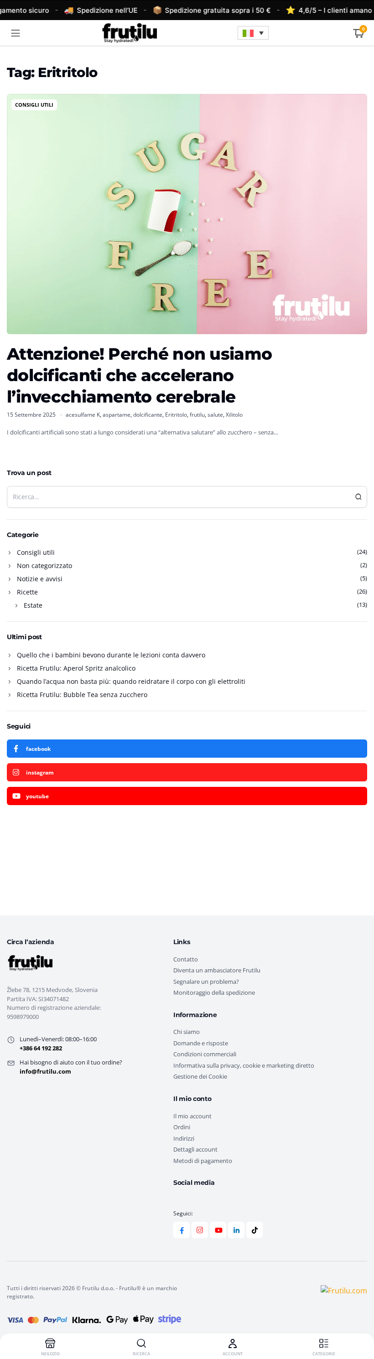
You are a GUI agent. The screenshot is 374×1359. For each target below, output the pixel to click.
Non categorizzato (44, 565)
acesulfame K (83, 415)
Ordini (181, 1127)
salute (215, 415)
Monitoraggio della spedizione (214, 992)
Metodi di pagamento (202, 1161)
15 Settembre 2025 (31, 415)
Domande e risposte (200, 1043)
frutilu (197, 415)
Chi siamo (186, 1032)
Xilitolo (234, 415)
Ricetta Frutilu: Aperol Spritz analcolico (76, 668)
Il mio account (192, 1116)
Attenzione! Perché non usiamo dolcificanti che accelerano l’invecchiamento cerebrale (139, 375)
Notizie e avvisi (39, 578)
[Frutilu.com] (129, 33)
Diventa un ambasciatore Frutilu (216, 970)
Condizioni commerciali (204, 1054)
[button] (253, 33)
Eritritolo (176, 415)
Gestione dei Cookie (200, 1076)
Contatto (185, 959)
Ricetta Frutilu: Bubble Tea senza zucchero (82, 694)
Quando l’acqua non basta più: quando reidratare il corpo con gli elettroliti (131, 681)
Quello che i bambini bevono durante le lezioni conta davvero (111, 655)
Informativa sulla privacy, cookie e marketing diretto (243, 1065)
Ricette (27, 592)
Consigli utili (34, 104)
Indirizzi (183, 1138)
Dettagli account (195, 1149)
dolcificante (147, 415)
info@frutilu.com (45, 1071)
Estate (33, 605)
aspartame (116, 415)
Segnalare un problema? (206, 981)
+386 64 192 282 (41, 1048)
